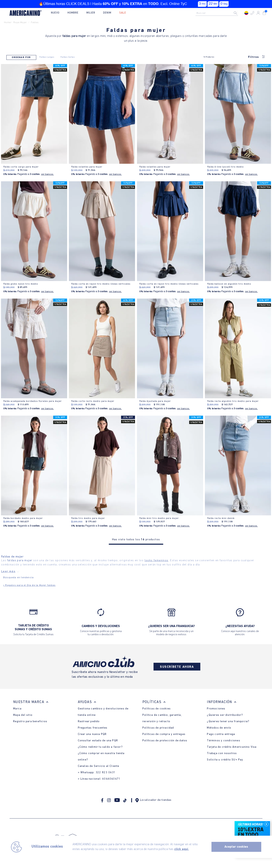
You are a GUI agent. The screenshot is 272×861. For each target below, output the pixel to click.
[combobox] (218, 13)
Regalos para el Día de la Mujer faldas (29, 585)
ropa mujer (20, 22)
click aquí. (181, 849)
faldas (35, 22)
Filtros (253, 57)
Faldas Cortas (68, 57)
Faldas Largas (46, 57)
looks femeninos (156, 560)
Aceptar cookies (236, 846)
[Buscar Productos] (238, 13)
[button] (252, 13)
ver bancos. (47, 174)
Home (7, 22)
